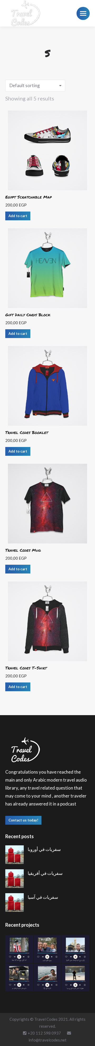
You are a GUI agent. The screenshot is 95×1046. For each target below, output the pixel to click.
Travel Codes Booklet (26, 432)
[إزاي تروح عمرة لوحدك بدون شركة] (75, 949)
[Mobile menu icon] (83, 13)
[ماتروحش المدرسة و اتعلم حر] (19, 978)
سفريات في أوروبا (44, 849)
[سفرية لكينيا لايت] (48, 949)
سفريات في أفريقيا (45, 873)
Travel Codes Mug (23, 550)
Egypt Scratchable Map (28, 197)
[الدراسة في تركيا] (48, 978)
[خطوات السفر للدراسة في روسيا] (75, 978)
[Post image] (14, 854)
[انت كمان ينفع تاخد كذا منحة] (19, 949)
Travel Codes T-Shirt (26, 668)
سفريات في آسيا (43, 897)
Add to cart (17, 216)
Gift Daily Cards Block (27, 315)
